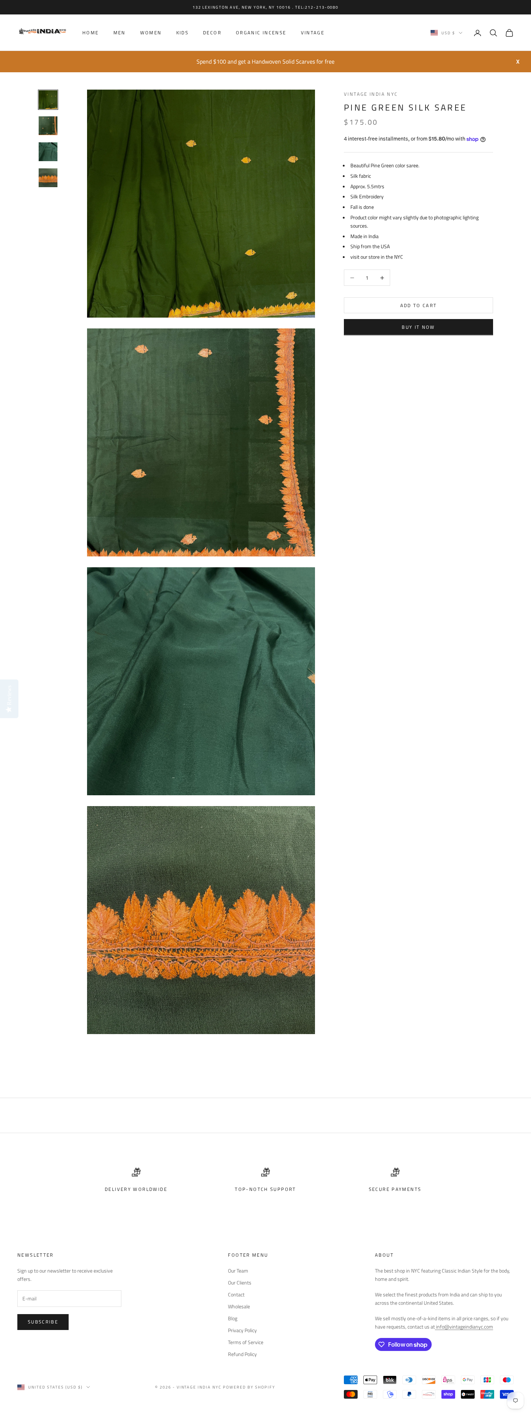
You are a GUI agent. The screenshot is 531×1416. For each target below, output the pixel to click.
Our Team (238, 1270)
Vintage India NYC (371, 94)
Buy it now (418, 327)
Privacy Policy (242, 1330)
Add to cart (418, 305)
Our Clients (239, 1282)
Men (119, 32)
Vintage (313, 32)
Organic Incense (261, 32)
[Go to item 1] (48, 100)
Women (151, 32)
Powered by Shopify (249, 1387)
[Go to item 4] (48, 178)
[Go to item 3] (48, 152)
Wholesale (239, 1306)
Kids (182, 32)
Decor (212, 32)
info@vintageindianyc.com (464, 1326)
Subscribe (43, 1321)
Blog (232, 1318)
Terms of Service (245, 1342)
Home (90, 32)
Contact (236, 1294)
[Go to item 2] (48, 126)
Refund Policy (242, 1354)
